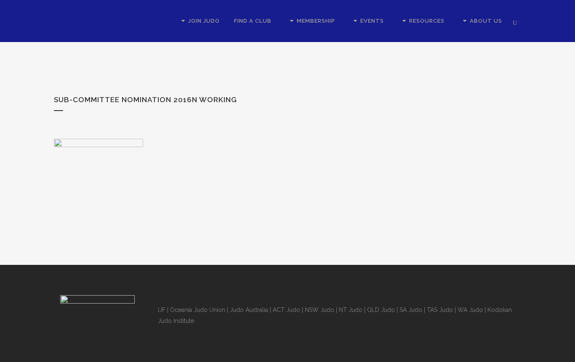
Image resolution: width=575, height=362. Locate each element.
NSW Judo (319, 310)
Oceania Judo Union (197, 310)
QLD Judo (381, 310)
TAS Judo (440, 310)
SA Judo (410, 310)
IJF (161, 310)
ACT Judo (286, 310)
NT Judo (350, 310)
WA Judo (470, 310)
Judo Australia (249, 310)
